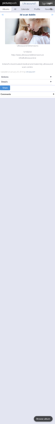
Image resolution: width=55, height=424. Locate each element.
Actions (4, 77)
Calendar (25, 9)
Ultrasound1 (29, 3)
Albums (5, 9)
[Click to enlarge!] (27, 31)
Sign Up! (46, 3)
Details (4, 82)
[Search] (51, 9)
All (15, 9)
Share (5, 88)
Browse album (43, 419)
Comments (6, 94)
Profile (37, 9)
